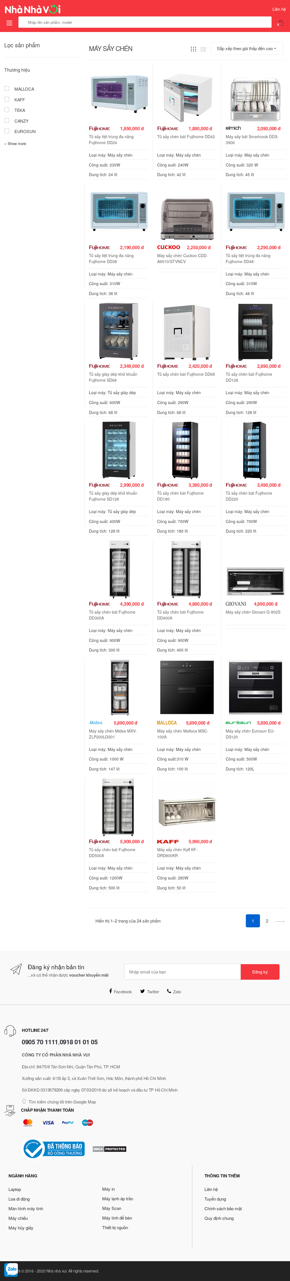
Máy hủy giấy (20, 1228)
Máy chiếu (18, 1218)
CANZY (21, 121)
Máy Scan (111, 1208)
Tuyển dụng (215, 1199)
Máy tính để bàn (117, 1218)
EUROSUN (24, 131)
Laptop (14, 1189)
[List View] (203, 48)
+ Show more (15, 143)
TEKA (19, 110)
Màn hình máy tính (25, 1208)
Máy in (108, 1189)
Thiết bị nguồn (115, 1227)
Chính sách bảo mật (223, 1208)
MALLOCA (23, 89)
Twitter (153, 991)
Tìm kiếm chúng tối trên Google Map (62, 1102)
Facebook (123, 991)
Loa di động (19, 1199)
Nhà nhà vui (56, 1271)
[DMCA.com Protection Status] (109, 1149)
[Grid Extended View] (194, 48)
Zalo (177, 991)
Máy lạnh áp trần (117, 1198)
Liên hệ (279, 9)
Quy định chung (219, 1218)
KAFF (19, 100)
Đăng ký (260, 972)
